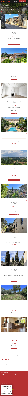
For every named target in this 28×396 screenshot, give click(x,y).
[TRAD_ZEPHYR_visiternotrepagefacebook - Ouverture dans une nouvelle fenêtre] (2, 383)
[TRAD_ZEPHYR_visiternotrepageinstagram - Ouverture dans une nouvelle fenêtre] (4, 383)
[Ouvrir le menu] (27, 1)
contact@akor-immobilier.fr (18, 375)
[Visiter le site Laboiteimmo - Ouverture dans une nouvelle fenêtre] (14, 394)
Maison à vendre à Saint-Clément (6, 363)
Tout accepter (9, 393)
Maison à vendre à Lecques (5, 365)
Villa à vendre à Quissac (5, 364)
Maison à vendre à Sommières (6, 367)
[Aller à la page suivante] (19, 355)
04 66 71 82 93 (16, 374)
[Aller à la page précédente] (8, 355)
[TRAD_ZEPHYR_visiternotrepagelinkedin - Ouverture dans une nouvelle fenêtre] (6, 383)
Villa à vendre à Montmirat (5, 366)
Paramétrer (3, 393)
